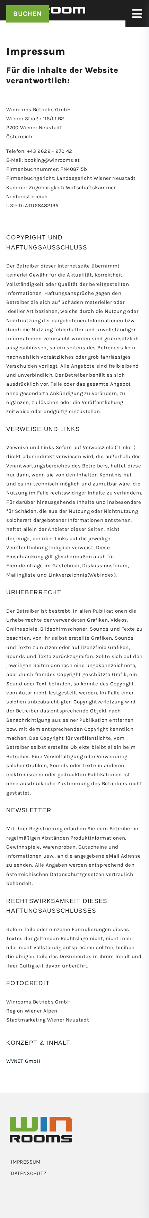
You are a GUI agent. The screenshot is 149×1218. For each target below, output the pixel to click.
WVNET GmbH (23, 1061)
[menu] (74, 1161)
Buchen (27, 14)
